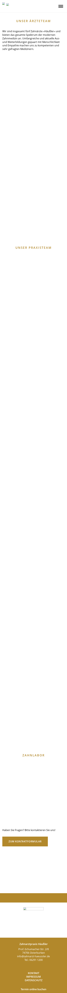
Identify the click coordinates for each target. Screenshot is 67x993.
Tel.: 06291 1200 (33, 960)
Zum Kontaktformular (25, 841)
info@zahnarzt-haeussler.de (33, 956)
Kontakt (33, 973)
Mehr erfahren (17, 123)
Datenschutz (33, 980)
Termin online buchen (33, 989)
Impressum (33, 976)
